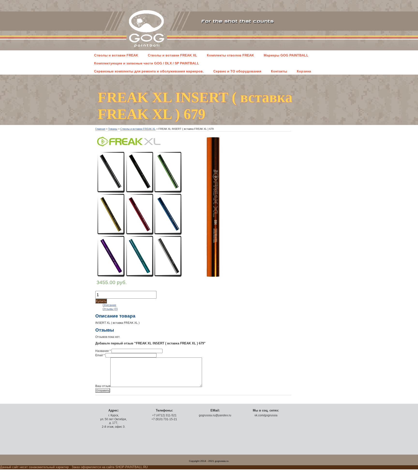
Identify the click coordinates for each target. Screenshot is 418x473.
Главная (100, 128)
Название (103, 351)
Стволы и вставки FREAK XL (172, 55)
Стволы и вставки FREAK (116, 55)
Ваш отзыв (102, 386)
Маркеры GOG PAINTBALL (286, 55)
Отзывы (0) (110, 309)
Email (100, 355)
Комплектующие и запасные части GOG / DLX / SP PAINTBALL (146, 63)
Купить (101, 301)
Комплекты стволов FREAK (230, 55)
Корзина (304, 71)
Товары (112, 128)
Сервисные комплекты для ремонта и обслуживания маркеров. (149, 71)
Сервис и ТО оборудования (237, 71)
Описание (109, 305)
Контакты (279, 71)
